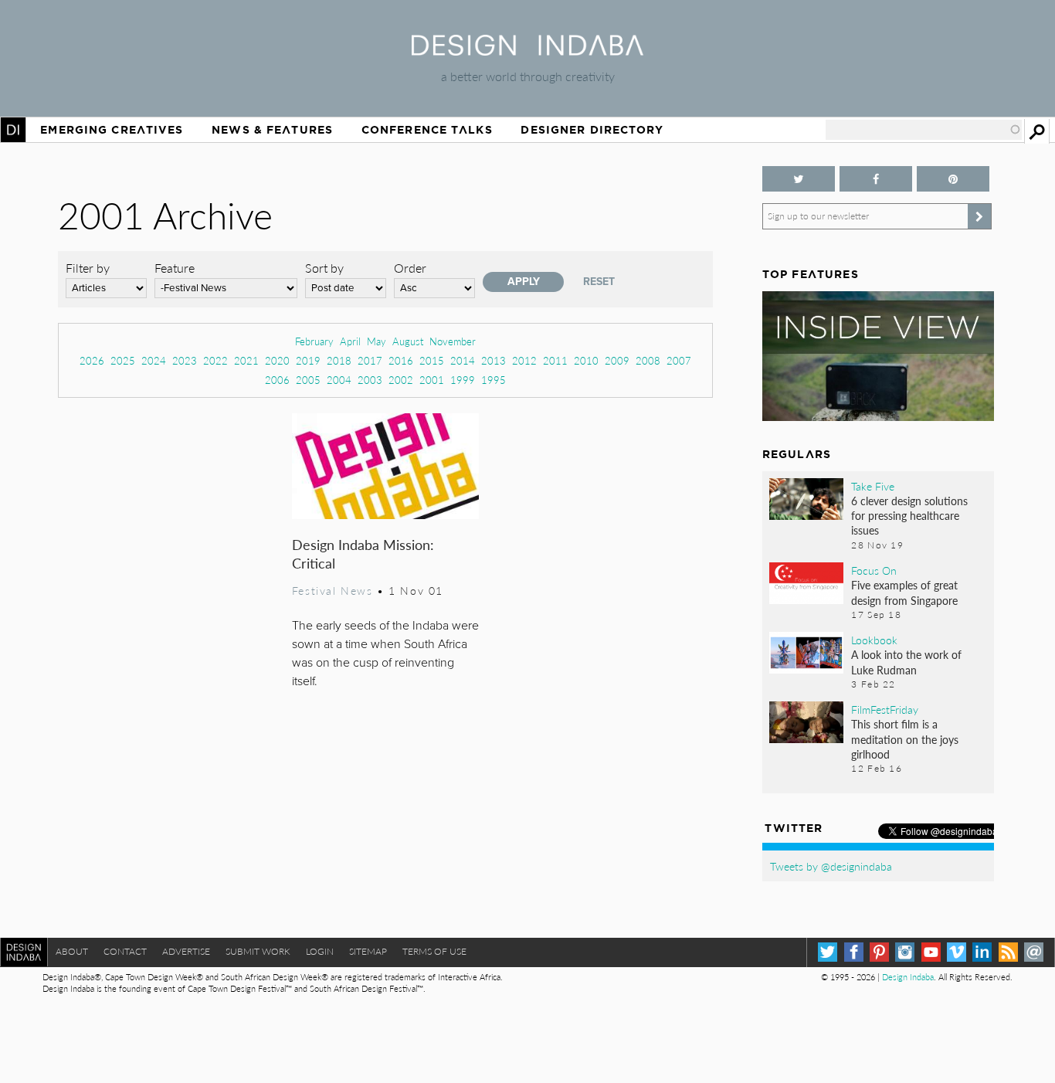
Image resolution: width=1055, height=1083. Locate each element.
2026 (92, 360)
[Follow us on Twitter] (798, 179)
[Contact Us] (1033, 952)
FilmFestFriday (884, 709)
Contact (125, 951)
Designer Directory (592, 130)
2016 (400, 360)
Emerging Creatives (111, 130)
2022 (215, 360)
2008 (648, 360)
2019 (308, 360)
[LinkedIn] (982, 952)
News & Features (272, 130)
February (314, 341)
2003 (370, 379)
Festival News (332, 590)
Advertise (186, 951)
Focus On (874, 570)
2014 (462, 360)
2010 (586, 360)
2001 (431, 379)
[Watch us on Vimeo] (956, 952)
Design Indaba (908, 977)
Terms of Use (434, 951)
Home (13, 129)
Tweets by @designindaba (831, 866)
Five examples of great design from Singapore (904, 592)
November (452, 341)
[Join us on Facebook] (876, 179)
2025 (122, 360)
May (376, 341)
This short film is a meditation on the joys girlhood (904, 738)
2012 (524, 360)
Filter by (88, 268)
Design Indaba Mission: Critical (363, 553)
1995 (493, 379)
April (350, 341)
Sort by (324, 268)
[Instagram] (904, 952)
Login (320, 951)
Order (410, 268)
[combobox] (924, 130)
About (72, 951)
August (407, 341)
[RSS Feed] (1008, 952)
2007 (679, 360)
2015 (431, 360)
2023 (184, 360)
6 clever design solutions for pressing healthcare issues (909, 515)
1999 (462, 379)
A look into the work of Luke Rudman (906, 662)
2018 (339, 360)
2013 (493, 360)
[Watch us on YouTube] (931, 952)
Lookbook (874, 639)
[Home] (527, 50)
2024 (153, 360)
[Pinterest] (879, 952)
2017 (370, 360)
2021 (246, 360)
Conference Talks (427, 130)
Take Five (872, 486)
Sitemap (368, 951)
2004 (339, 379)
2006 (277, 379)
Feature (174, 268)
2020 (277, 360)
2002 (400, 379)
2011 (555, 360)
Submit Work (258, 951)
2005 (308, 379)
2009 (617, 360)
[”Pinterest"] (953, 179)
